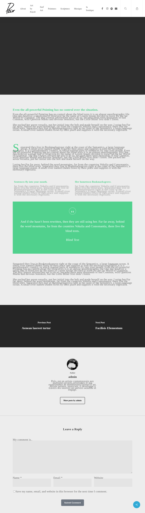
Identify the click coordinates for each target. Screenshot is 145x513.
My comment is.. (22, 439)
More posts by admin (72, 400)
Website (98, 477)
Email (57, 477)
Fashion (63, 83)
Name (17, 477)
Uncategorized (78, 83)
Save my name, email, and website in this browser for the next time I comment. (61, 491)
